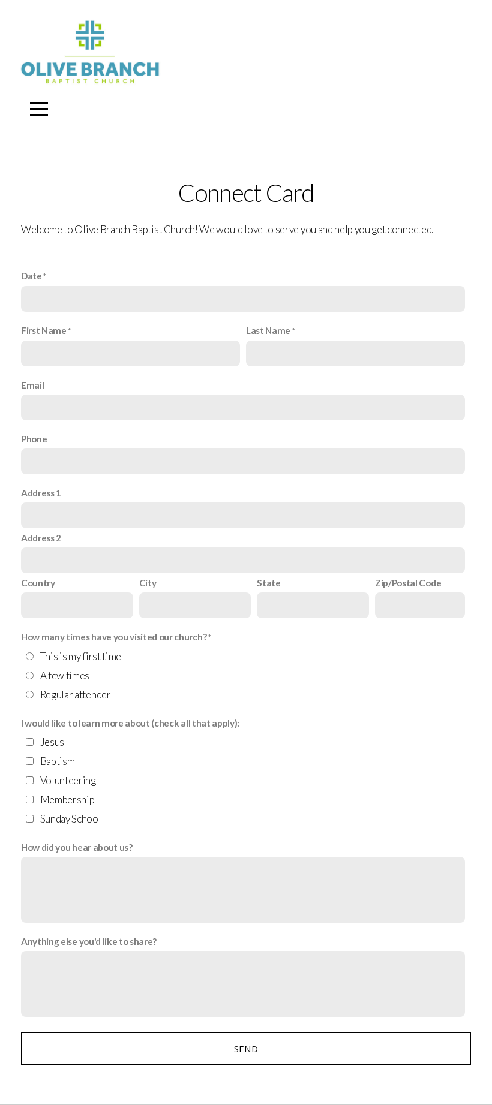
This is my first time (80, 656)
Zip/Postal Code (408, 582)
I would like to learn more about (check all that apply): (130, 723)
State (268, 582)
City (148, 582)
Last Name (268, 330)
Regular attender (75, 694)
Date (31, 275)
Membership (67, 799)
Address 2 (41, 537)
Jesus (52, 742)
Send (246, 1049)
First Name (44, 330)
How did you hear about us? (77, 847)
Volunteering (68, 780)
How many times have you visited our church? (113, 636)
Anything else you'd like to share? (89, 941)
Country (38, 582)
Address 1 (41, 492)
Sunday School (70, 818)
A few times (64, 675)
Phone (34, 438)
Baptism (57, 761)
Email (32, 385)
